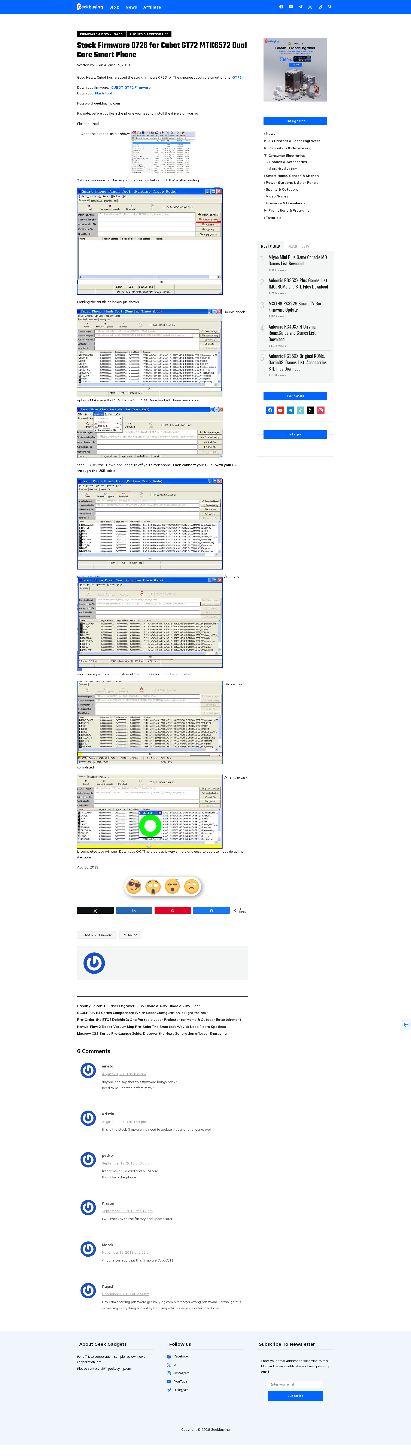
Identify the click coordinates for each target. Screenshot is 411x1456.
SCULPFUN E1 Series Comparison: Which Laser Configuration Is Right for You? (142, 1013)
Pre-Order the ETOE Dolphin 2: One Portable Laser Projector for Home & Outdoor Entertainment (159, 1019)
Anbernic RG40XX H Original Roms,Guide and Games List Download (293, 332)
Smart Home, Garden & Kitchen (292, 175)
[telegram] (290, 410)
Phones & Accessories (149, 34)
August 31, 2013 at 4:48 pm (124, 1122)
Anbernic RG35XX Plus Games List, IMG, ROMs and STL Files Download (298, 283)
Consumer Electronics (286, 155)
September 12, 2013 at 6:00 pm (127, 1163)
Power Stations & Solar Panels (292, 182)
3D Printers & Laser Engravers (294, 141)
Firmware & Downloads (101, 34)
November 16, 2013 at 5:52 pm (127, 1252)
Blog (114, 7)
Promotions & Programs (288, 210)
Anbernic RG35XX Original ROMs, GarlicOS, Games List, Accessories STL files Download (298, 362)
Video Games (277, 196)
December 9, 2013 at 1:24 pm (125, 1294)
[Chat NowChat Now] (406, 1024)
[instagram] (319, 6)
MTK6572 (130, 935)
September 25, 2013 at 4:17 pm (127, 1211)
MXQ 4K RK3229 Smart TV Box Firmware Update (295, 306)
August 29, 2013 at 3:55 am (124, 1074)
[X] (310, 6)
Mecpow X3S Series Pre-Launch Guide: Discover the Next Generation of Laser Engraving (152, 1033)
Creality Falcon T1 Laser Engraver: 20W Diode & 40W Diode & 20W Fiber (138, 1006)
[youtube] (291, 6)
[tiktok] (300, 410)
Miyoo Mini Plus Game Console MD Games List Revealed (298, 260)
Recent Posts (298, 246)
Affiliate (152, 7)
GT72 (237, 77)
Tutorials (273, 217)
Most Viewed (270, 246)
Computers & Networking (289, 148)
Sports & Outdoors (282, 189)
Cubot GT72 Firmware (97, 935)
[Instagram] (300, 6)
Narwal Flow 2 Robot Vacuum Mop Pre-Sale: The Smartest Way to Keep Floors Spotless (151, 1026)
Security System (283, 168)
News (131, 7)
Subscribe (295, 1395)
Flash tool (103, 93)
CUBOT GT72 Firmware (130, 87)
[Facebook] (281, 6)
